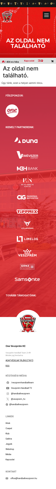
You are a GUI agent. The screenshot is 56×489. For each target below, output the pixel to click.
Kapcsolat (29, 61)
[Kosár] (53, 60)
